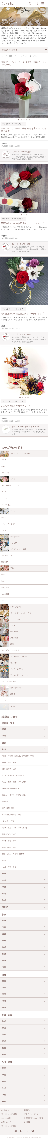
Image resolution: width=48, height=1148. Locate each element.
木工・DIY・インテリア (18, 656)
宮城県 (4, 736)
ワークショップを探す (9, 1114)
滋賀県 (4, 981)
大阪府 (4, 994)
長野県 (4, 941)
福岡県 (4, 1068)
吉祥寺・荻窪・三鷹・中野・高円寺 (14, 828)
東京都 (4, 749)
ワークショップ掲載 (8, 1126)
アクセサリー (15, 511)
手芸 (12, 568)
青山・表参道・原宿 (9, 847)
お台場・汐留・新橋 (9, 867)
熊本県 (4, 1081)
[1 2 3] (24, 188)
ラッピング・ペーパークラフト (21, 613)
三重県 (4, 967)
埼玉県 (4, 894)
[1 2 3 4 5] (24, 93)
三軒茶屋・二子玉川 (9, 821)
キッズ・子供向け (16, 669)
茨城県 (4, 874)
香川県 (4, 1048)
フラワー (13, 479)
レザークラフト (16, 607)
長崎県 (4, 1075)
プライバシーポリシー (32, 1114)
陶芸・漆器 (14, 631)
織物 (12, 644)
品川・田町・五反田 (9, 834)
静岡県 (4, 954)
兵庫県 (4, 1001)
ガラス (12, 625)
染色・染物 (14, 638)
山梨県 (4, 934)
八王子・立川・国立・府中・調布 (14, 782)
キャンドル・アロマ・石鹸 (20, 453)
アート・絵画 (15, 619)
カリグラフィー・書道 (18, 549)
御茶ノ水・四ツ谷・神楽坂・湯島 (14, 795)
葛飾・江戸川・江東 (9, 769)
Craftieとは (5, 1110)
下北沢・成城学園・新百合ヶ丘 (13, 775)
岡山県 (4, 1021)
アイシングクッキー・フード (20, 675)
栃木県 (4, 880)
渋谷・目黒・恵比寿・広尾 (11, 815)
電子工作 (13, 663)
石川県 (4, 927)
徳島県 (4, 1041)
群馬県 (4, 887)
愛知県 (4, 960)
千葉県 (4, 900)
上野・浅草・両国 (8, 808)
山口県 (4, 1034)
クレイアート (15, 543)
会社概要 (27, 1122)
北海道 (4, 729)
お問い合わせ (6, 1122)
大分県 (4, 1088)
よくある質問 (6, 1118)
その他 (12, 707)
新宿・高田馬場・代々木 (10, 789)
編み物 (12, 694)
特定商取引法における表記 (33, 1118)
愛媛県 (4, 1054)
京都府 (4, 988)
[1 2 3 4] (24, 371)
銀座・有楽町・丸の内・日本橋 (13, 854)
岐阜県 (4, 947)
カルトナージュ (16, 688)
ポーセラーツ (15, 537)
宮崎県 (4, 1095)
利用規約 (27, 1110)
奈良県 (4, 1007)
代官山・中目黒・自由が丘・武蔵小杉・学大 (18, 756)
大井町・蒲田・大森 (9, 762)
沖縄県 (4, 1101)
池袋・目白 (6, 802)
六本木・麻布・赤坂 (9, 841)
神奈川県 (5, 907)
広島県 (4, 1028)
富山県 (4, 921)
